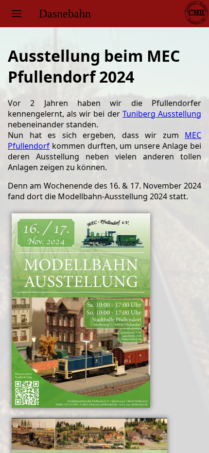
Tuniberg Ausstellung (161, 113)
